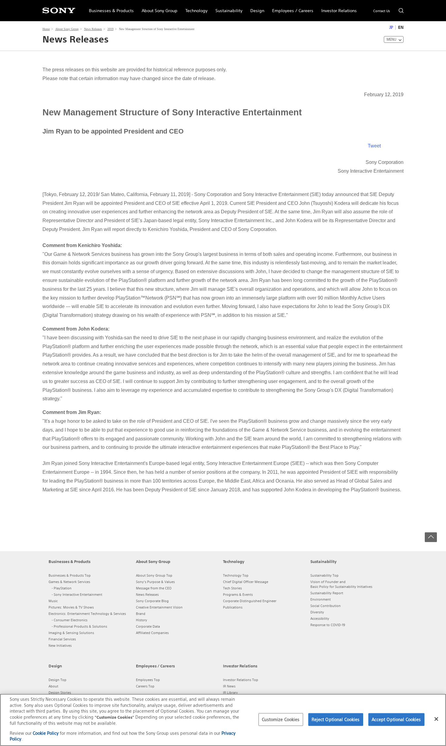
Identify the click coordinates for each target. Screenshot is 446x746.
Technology (194, 7)
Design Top (57, 679)
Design (255, 7)
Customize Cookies (280, 719)
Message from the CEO (153, 588)
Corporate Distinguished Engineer (249, 600)
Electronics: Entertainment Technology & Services (87, 613)
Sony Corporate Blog (152, 600)
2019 (110, 29)
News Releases (93, 29)
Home (46, 29)
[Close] (436, 719)
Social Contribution (325, 605)
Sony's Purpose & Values (155, 581)
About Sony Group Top (154, 575)
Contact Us (381, 10)
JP (391, 27)
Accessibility (319, 618)
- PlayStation (62, 588)
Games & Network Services (69, 581)
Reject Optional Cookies (336, 719)
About (53, 686)
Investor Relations (337, 7)
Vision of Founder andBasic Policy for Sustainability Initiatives (341, 584)
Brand (140, 613)
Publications (232, 607)
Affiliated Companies (152, 632)
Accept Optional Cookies (396, 719)
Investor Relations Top (240, 679)
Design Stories (60, 692)
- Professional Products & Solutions (79, 626)
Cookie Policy (46, 733)
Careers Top (145, 686)
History (141, 620)
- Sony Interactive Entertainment (77, 594)
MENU (391, 39)
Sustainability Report (326, 593)
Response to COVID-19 (327, 624)
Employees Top (148, 679)
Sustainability (226, 7)
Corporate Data (148, 626)
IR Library (230, 692)
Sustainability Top (324, 575)
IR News (229, 686)
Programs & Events (238, 594)
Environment (320, 599)
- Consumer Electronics (69, 620)
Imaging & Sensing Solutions (71, 632)
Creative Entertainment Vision (159, 607)
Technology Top (235, 575)
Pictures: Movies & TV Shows (71, 607)
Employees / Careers (290, 7)
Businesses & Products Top (70, 575)
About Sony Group (157, 7)
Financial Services (62, 639)
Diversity (317, 612)
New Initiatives (60, 645)
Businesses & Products (109, 7)
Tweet (374, 145)
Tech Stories (232, 588)
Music (53, 600)
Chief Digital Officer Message (245, 581)
